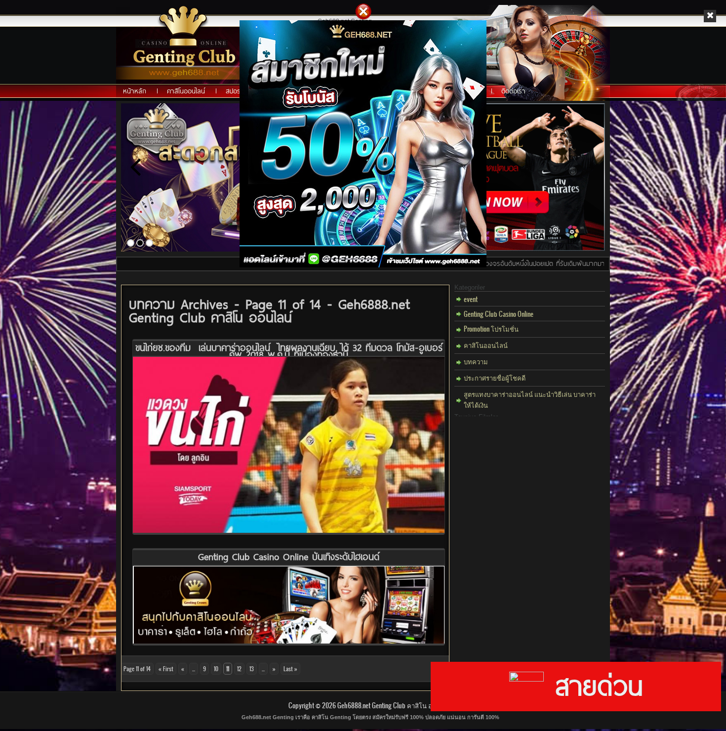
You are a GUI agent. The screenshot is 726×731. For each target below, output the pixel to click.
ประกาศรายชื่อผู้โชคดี (494, 377)
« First (166, 669)
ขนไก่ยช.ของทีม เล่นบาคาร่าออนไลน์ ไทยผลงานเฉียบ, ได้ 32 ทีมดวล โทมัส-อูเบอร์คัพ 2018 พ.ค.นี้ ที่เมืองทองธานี (289, 351)
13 (251, 669)
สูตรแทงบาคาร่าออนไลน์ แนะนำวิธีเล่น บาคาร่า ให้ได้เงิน (530, 399)
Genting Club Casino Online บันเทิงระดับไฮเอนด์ (288, 556)
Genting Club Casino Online (498, 313)
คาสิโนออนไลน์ (486, 344)
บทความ (476, 361)
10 (216, 669)
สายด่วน (593, 685)
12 (239, 669)
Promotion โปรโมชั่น (491, 328)
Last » (290, 669)
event (471, 298)
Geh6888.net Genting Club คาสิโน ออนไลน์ (394, 705)
